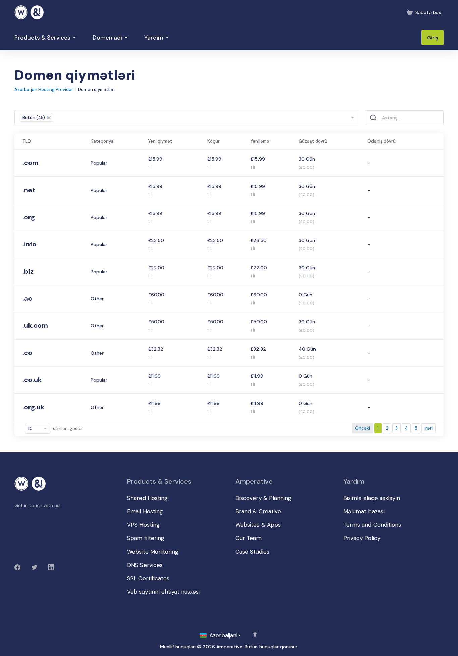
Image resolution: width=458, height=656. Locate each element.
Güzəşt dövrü (313, 141)
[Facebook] (17, 567)
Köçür (213, 141)
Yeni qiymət (160, 141)
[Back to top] (255, 633)
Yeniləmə (260, 141)
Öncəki (362, 428)
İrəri (428, 428)
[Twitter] (34, 567)
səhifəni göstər (68, 428)
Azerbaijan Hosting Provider (43, 89)
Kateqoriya (102, 141)
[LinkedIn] (51, 567)
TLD (26, 141)
